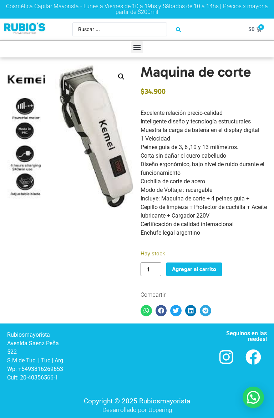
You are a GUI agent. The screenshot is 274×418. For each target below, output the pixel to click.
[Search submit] (178, 30)
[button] (137, 47)
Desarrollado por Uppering (137, 409)
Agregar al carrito (194, 269)
